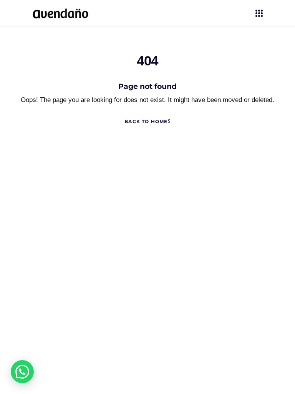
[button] (22, 371)
